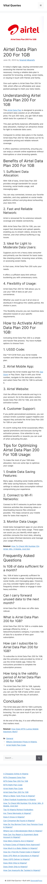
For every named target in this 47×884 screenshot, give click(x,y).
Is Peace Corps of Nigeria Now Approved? (21, 845)
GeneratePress (36, 881)
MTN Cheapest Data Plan (14, 777)
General (9, 738)
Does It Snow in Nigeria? (14, 817)
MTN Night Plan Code (12, 785)
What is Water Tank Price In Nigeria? (19, 796)
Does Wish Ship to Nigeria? (15, 863)
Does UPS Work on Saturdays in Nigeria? (21, 856)
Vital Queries (12, 5)
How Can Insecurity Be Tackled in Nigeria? (21, 870)
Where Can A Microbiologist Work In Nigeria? (22, 831)
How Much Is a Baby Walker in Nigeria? (20, 848)
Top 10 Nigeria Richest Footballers (18, 810)
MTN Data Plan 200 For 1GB (15, 781)
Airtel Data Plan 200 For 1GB (15, 792)
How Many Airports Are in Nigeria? (18, 841)
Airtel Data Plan (14, 110)
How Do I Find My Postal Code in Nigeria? (21, 852)
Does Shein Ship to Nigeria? (15, 867)
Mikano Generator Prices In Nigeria (21, 742)
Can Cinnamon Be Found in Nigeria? (19, 821)
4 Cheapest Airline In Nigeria (15, 774)
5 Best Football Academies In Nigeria (19, 799)
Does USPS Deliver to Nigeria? (16, 859)
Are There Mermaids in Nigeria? (17, 813)
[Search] (39, 758)
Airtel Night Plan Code (16, 745)
